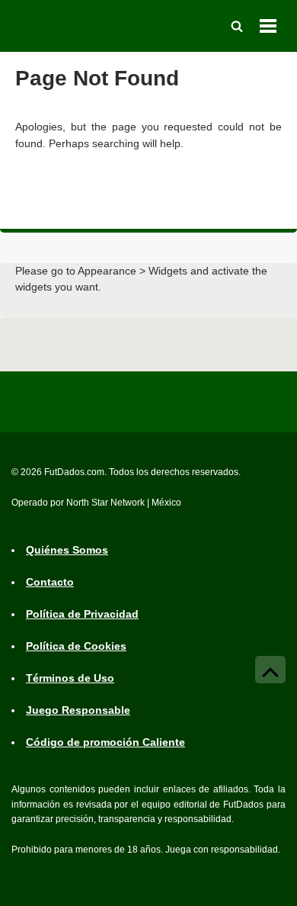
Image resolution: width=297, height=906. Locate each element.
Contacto (50, 582)
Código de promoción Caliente (105, 742)
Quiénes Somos (67, 550)
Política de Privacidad (82, 614)
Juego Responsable (78, 710)
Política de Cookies (76, 646)
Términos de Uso (70, 678)
